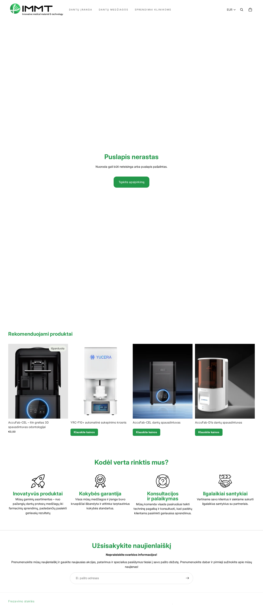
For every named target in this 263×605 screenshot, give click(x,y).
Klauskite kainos (84, 432)
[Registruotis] (187, 578)
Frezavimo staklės (21, 601)
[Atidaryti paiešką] (241, 9)
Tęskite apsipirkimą (131, 182)
